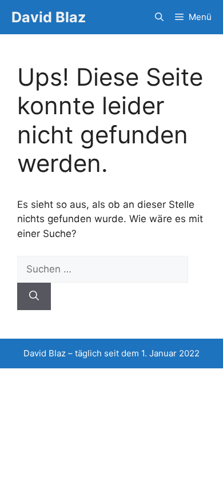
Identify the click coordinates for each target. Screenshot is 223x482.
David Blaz (48, 17)
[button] (159, 17)
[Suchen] (34, 296)
